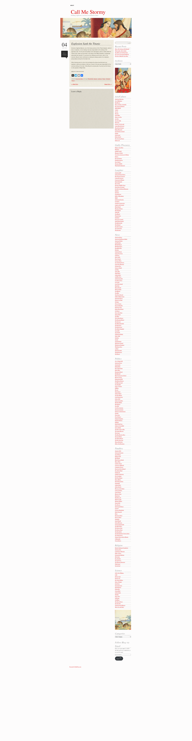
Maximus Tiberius (119, 208)
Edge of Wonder (118, 582)
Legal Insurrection (119, 397)
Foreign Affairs (118, 260)
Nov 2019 (64, 45)
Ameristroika (117, 364)
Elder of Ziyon (118, 553)
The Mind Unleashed (119, 323)
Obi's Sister (117, 557)
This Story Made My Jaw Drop (121, 56)
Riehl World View (118, 424)
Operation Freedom (119, 409)
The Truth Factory (119, 535)
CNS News (117, 255)
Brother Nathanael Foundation (121, 548)
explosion (100, 78)
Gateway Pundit (118, 268)
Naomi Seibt (117, 503)
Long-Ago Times (79, 78)
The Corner (117, 433)
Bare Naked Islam (119, 368)
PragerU (117, 508)
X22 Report (117, 354)
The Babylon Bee (118, 223)
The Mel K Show (118, 526)
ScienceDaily (117, 591)
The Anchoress (118, 560)
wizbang (116, 348)
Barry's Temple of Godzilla (120, 104)
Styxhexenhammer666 (119, 524)
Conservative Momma (119, 180)
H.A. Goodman (118, 476)
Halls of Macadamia (119, 196)
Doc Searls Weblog (119, 580)
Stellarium (117, 598)
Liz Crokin (117, 282)
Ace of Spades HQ (119, 361)
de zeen (116, 111)
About (72, 5)
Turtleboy (117, 338)
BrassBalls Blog (118, 248)
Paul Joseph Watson (119, 506)
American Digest (118, 237)
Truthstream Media (119, 334)
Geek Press (117, 583)
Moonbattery (117, 404)
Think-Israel (117, 564)
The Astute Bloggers (119, 431)
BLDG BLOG (118, 108)
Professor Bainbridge (119, 510)
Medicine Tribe (118, 499)
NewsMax (117, 293)
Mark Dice (117, 286)
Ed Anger (117, 192)
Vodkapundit (117, 539)
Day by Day (117, 183)
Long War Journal (119, 284)
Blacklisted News (118, 246)
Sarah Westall (118, 521)
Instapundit (117, 483)
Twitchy (116, 339)
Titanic (103, 78)
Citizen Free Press (119, 253)
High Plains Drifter (119, 481)
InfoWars (117, 269)
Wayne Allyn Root (119, 442)
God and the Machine (119, 555)
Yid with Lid (117, 566)
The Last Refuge (118, 436)
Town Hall (117, 330)
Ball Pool (117, 149)
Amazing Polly (118, 451)
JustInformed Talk (119, 278)
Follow (118, 658)
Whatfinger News (118, 347)
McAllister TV (118, 497)
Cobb (116, 574)
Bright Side (90, 78)
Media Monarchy (118, 129)
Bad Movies (117, 102)
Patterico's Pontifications (120, 411)
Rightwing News (118, 307)
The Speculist (118, 603)
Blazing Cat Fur (118, 377)
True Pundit (117, 332)
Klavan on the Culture (119, 488)
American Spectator (119, 452)
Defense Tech (118, 576)
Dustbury (117, 190)
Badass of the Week (119, 147)
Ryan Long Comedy (119, 219)
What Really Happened (120, 165)
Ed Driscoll (117, 472)
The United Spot (118, 228)
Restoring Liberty (118, 515)
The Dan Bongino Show (120, 434)
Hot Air (116, 390)
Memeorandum (118, 289)
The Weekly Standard (119, 329)
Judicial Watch (118, 393)
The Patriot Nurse (118, 530)
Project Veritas (118, 303)
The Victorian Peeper (119, 138)
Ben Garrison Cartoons (120, 176)
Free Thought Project (119, 262)
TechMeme (117, 600)
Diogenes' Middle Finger (120, 185)
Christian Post (118, 549)
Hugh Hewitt (117, 391)
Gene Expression (118, 585)
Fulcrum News (118, 266)
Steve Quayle (117, 162)
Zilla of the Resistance (119, 443)
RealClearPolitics (118, 420)
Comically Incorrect (119, 178)
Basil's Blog (117, 370)
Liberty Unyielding (119, 400)
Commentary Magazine (120, 551)
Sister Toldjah (118, 427)
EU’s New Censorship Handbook (122, 54)
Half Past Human (118, 478)
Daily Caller (117, 257)
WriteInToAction (118, 352)
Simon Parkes (118, 314)
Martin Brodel (118, 287)
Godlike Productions (119, 474)
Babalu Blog (117, 366)
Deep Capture (118, 259)
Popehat (116, 413)
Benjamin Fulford (118, 372)
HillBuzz (117, 388)
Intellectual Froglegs (119, 199)
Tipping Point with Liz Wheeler (121, 537)
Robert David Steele (119, 309)
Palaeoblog (117, 589)
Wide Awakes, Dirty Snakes (120, 50)
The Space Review (119, 601)
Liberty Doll (117, 399)
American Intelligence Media (121, 239)
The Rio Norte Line (119, 440)
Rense (116, 513)
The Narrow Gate (118, 528)
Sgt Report (117, 311)
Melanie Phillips (118, 501)
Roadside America (119, 160)
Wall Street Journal (119, 343)
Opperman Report (119, 298)
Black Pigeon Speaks (119, 460)
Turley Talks (117, 336)
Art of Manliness (118, 101)
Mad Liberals (118, 207)
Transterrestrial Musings (120, 605)
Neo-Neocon (117, 504)
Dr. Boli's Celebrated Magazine (121, 189)
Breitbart (117, 250)
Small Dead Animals (119, 221)
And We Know (118, 242)
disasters (95, 78)
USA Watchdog (118, 341)
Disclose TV (117, 578)
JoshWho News (118, 277)
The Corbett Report (119, 318)
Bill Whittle (117, 458)
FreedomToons (118, 194)
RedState (117, 422)
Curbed (116, 110)
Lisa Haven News (118, 280)
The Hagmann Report (119, 320)
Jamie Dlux (117, 271)
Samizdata (117, 519)
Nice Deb (117, 406)
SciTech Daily (118, 592)
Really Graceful (118, 512)
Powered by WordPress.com (75, 666)
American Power (118, 363)
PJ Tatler (117, 302)
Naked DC (117, 212)
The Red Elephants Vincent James (122, 533)
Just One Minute (118, 395)
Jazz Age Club (118, 120)
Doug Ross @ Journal (119, 187)
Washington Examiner (119, 345)
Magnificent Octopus (119, 128)
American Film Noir (119, 99)
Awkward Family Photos (120, 174)
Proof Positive (118, 417)
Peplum (116, 133)
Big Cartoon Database (119, 106)
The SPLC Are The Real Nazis (121, 52)
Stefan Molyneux (118, 522)
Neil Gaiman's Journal (119, 131)
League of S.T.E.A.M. (119, 124)
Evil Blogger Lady (119, 382)
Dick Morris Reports (119, 381)
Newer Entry (108, 84)
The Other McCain (119, 438)
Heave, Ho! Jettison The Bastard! (122, 49)
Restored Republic (119, 305)
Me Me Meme (118, 210)
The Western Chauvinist (120, 562)
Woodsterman (118, 230)
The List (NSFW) (118, 163)
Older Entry (74, 84)
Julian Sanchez (118, 487)
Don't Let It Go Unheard (120, 469)
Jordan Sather (118, 275)
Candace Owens (118, 463)
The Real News (118, 325)
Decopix (116, 113)
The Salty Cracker (119, 226)
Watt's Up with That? (119, 607)
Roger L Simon (118, 517)
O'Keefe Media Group (119, 296)
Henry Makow (118, 479)
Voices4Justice (118, 540)
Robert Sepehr (118, 137)
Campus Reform (118, 251)
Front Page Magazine (119, 264)
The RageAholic (118, 531)
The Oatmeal (117, 224)
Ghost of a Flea (118, 117)
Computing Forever (119, 467)
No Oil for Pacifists (119, 408)
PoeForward (117, 135)
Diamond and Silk (119, 379)
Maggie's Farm (118, 494)
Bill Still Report (118, 244)
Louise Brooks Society (119, 126)
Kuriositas (117, 122)
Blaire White (117, 461)
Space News (117, 596)
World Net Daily (118, 350)
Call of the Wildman (119, 573)
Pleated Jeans (118, 216)
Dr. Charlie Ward (118, 470)
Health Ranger (118, 587)
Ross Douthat (118, 558)
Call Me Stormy (88, 11)
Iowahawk (117, 201)
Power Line (117, 415)
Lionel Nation (118, 492)
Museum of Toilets (119, 153)
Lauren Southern (118, 490)
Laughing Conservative (120, 203)
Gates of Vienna (118, 386)
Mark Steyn (117, 496)
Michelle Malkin (118, 402)
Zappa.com (117, 140)
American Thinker (119, 241)
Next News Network (119, 294)
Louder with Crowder (119, 205)
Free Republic (118, 384)
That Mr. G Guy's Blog (120, 429)
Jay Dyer (117, 119)
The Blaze (117, 316)
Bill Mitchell (117, 373)
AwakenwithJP (118, 172)
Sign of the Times (118, 312)
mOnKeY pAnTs (118, 151)
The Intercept (118, 321)
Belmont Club (118, 456)
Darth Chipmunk (118, 181)
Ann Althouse (118, 454)
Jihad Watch (117, 273)
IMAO (116, 198)
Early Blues (117, 115)
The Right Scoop (118, 327)
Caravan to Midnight (119, 465)
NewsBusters (117, 291)
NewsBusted (117, 214)
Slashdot (117, 594)
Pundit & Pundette (119, 418)
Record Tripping (118, 158)
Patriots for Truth (118, 300)
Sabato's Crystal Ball (119, 426)
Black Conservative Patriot (120, 375)
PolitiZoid (117, 217)
